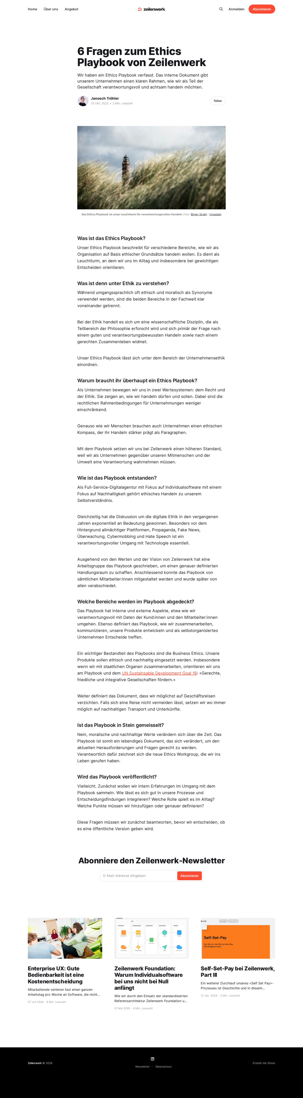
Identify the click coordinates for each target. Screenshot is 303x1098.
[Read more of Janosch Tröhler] (83, 101)
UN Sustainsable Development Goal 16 (159, 673)
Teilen (218, 101)
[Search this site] (221, 9)
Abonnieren (262, 9)
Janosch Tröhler (105, 98)
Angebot (71, 9)
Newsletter (142, 1066)
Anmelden (236, 9)
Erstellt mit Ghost (264, 1063)
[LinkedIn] (152, 1059)
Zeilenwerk (35, 1063)
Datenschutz (163, 1066)
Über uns (51, 9)
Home (32, 9)
